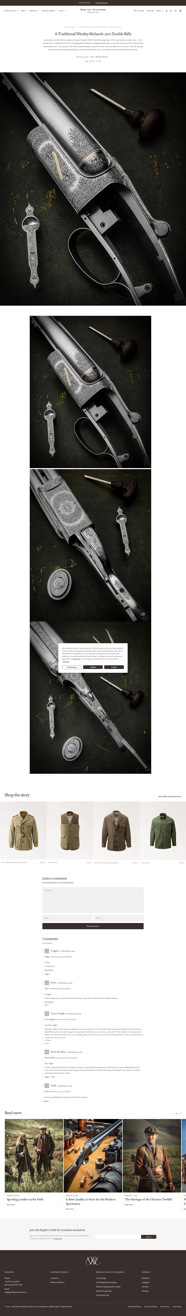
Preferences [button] (66, 662)
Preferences (72, 667)
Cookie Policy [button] (77, 659)
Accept (114, 667)
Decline (93, 667)
